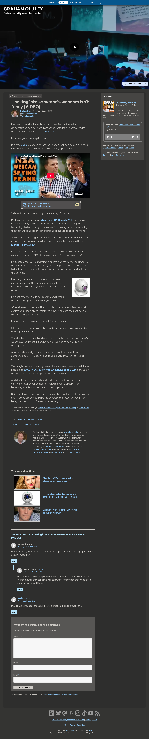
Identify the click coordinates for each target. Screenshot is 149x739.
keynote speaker (71, 432)
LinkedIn (36, 452)
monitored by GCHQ (23, 244)
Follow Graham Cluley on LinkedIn (53, 407)
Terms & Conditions (77, 725)
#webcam (39, 424)
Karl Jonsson (24, 598)
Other (131, 148)
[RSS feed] (97, 713)
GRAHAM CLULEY (23, 9)
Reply (14, 561)
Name (16, 662)
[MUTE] (132, 137)
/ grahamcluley (28, 116)
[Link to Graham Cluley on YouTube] (90, 713)
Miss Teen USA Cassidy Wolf (57, 219)
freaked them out (46, 131)
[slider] (117, 137)
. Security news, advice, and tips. (37, 204)
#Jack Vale (17, 424)
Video (40, 419)
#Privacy (28, 424)
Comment (18, 636)
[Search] (99, 2)
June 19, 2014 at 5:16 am (27, 601)
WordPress (69, 730)
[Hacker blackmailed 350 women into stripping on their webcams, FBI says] (27, 498)
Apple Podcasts (109, 148)
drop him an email (73, 452)
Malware (21, 419)
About (94, 2)
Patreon (106, 155)
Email (16, 675)
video (24, 144)
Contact (84, 2)
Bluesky (72, 407)
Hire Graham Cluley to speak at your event (68, 720)
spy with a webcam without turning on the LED (50, 369)
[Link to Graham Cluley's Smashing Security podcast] (71, 713)
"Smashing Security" (42, 449)
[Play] (108, 137)
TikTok (76, 449)
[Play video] (74, 47)
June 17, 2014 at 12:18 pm (27, 547)
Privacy (31, 419)
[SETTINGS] (137, 137)
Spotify (121, 148)
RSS (126, 148)
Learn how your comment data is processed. (60, 695)
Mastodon (84, 407)
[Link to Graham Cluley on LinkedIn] (51, 713)
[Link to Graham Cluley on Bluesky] (58, 713)
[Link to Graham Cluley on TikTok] (84, 713)
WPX (90, 730)
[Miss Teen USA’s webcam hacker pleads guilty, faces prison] (27, 482)
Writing (63, 2)
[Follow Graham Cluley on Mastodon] (64, 713)
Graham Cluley (12, 2)
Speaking (53, 2)
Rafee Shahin (40, 569)
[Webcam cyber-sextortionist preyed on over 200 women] (27, 514)
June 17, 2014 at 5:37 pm (33, 571)
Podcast (74, 2)
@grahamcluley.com (30, 113)
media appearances (55, 446)
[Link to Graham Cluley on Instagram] (77, 713)
